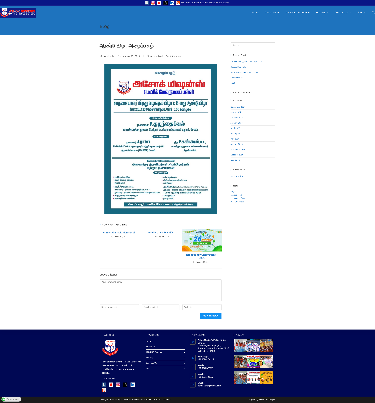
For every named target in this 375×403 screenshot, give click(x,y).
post (233, 83)
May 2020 (235, 139)
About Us (150, 347)
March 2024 (236, 112)
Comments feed (238, 198)
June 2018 (235, 160)
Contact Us (151, 363)
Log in (233, 191)
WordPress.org (237, 202)
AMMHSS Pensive (154, 352)
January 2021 (237, 133)
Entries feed (236, 195)
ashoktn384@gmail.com (209, 386)
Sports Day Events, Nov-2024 (244, 72)
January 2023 (237, 123)
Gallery (149, 357)
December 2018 (238, 149)
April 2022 (235, 128)
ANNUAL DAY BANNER (160, 232)
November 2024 (238, 107)
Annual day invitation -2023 (119, 232)
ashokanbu (109, 56)
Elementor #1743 (239, 78)
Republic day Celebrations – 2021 (202, 256)
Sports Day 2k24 (238, 67)
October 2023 (237, 118)
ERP (147, 368)
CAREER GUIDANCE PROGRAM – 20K (247, 62)
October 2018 (237, 155)
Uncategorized (155, 56)
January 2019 (237, 144)
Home (148, 341)
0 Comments (177, 56)
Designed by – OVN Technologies (261, 400)
